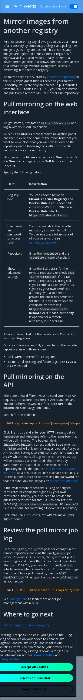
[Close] (70, 635)
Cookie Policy (44, 655)
